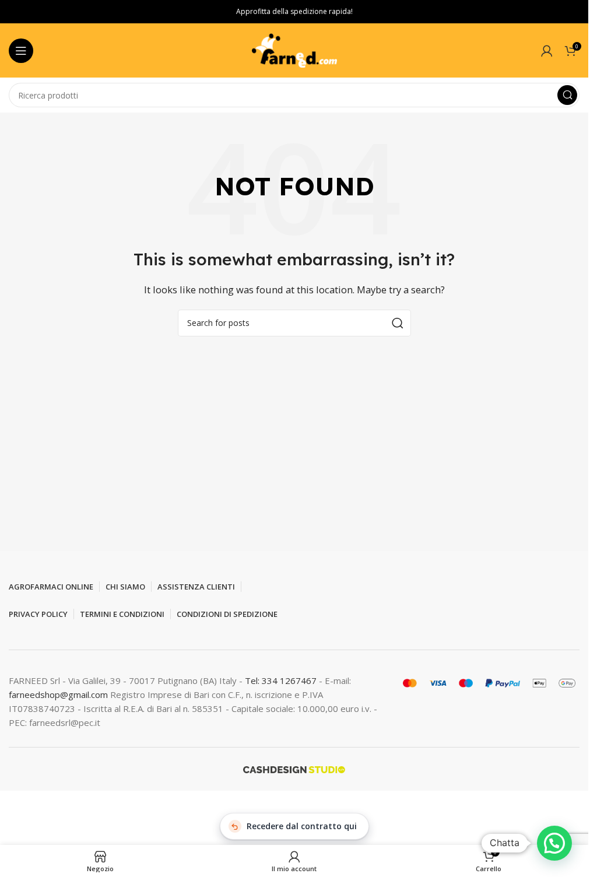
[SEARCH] (567, 95)
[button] (554, 843)
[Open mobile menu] (21, 50)
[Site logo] (294, 49)
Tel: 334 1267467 (282, 680)
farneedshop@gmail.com (58, 694)
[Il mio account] (547, 50)
